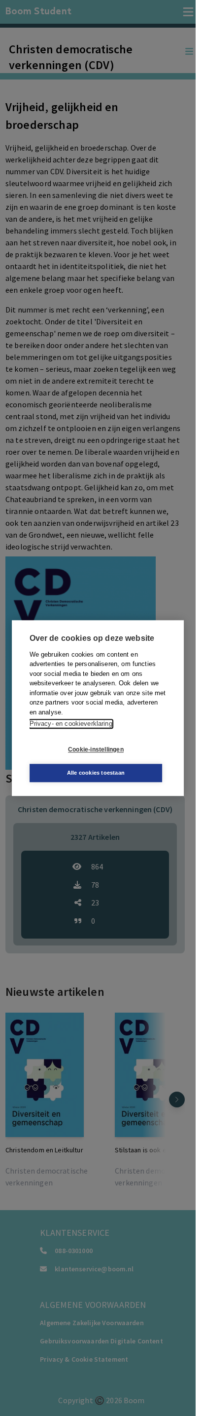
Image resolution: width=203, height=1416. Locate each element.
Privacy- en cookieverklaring (71, 723)
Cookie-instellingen (96, 749)
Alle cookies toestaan (96, 773)
